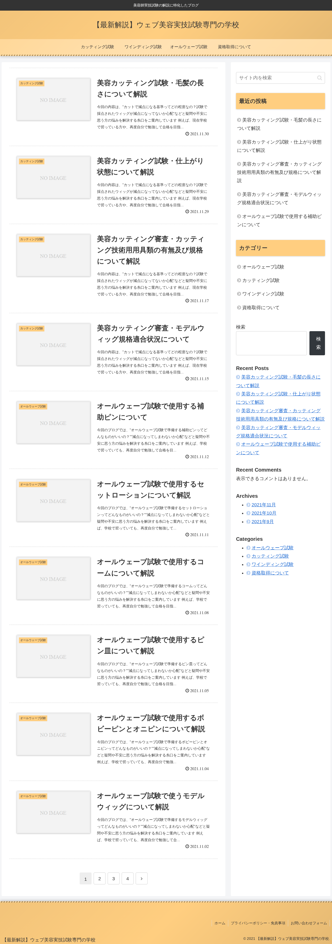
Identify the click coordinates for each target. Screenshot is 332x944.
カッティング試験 (261, 280)
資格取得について (261, 307)
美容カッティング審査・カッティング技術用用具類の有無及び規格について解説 (279, 172)
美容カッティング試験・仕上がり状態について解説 (279, 146)
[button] (319, 78)
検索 (240, 327)
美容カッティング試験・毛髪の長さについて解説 (279, 124)
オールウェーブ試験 (263, 266)
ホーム (220, 923)
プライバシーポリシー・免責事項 (258, 923)
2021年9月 (263, 521)
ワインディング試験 (263, 293)
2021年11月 (264, 504)
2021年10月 (264, 513)
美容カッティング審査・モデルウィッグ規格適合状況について (279, 198)
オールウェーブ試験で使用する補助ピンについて (279, 220)
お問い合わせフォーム (309, 923)
